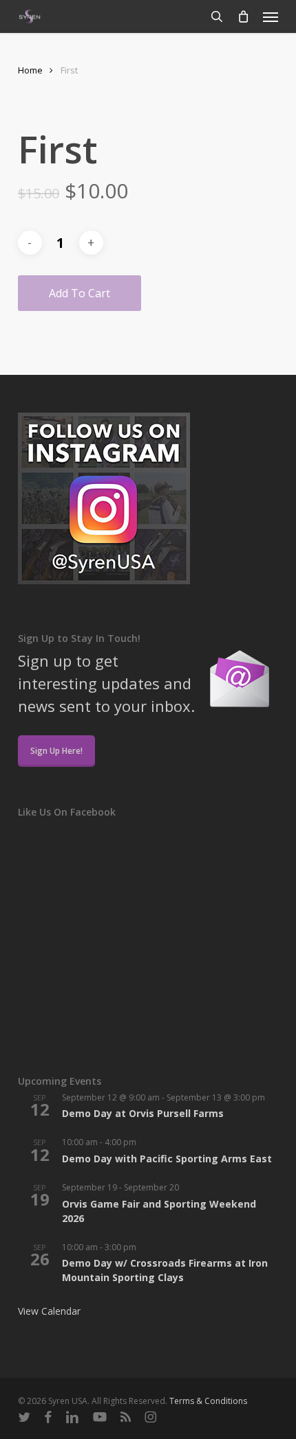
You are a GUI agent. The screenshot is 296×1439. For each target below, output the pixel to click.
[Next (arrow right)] (272, 719)
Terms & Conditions (208, 1401)
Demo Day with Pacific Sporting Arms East (167, 1158)
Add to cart (79, 293)
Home (30, 70)
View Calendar (49, 1310)
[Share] (220, 15)
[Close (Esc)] (250, 15)
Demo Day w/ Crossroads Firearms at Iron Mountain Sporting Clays (165, 1270)
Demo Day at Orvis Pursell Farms (143, 1113)
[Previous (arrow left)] (24, 719)
